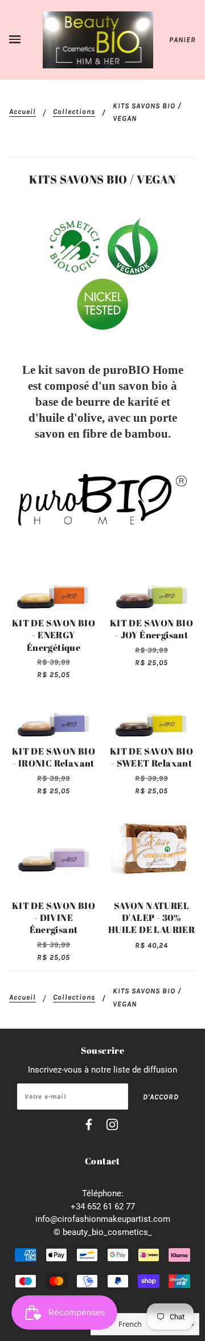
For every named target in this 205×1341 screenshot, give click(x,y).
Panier (182, 39)
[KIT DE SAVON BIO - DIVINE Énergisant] (53, 848)
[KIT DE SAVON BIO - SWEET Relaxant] (151, 713)
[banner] (98, 39)
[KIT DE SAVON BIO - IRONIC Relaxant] (53, 713)
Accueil (22, 112)
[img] (88, 1126)
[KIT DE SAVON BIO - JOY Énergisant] (151, 585)
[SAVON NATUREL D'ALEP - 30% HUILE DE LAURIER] (151, 848)
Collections (74, 112)
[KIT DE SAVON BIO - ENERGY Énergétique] (53, 585)
